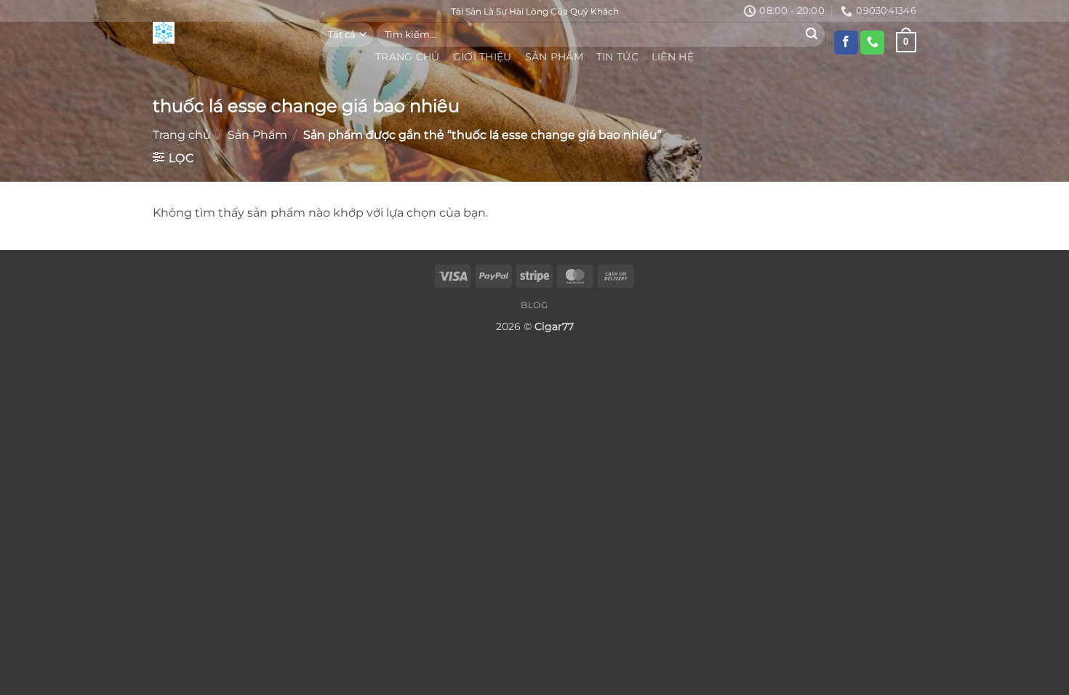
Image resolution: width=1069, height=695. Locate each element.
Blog (534, 305)
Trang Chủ (407, 56)
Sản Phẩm (554, 56)
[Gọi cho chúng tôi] (872, 43)
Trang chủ (182, 135)
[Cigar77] (225, 33)
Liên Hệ (673, 56)
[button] (173, 157)
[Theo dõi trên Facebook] (846, 43)
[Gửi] (811, 34)
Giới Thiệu (482, 56)
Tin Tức (617, 56)
